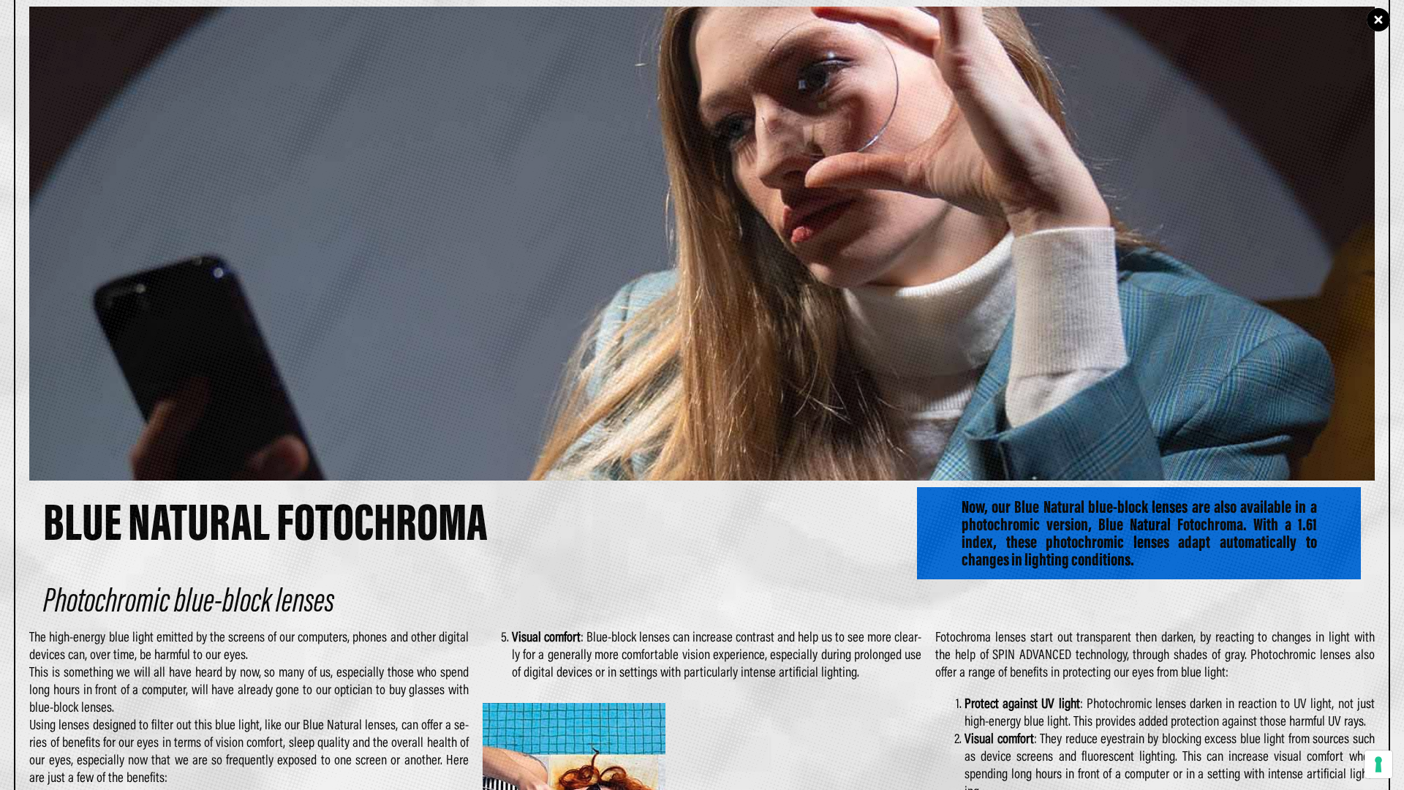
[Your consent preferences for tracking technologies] (1378, 764)
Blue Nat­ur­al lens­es (349, 724)
